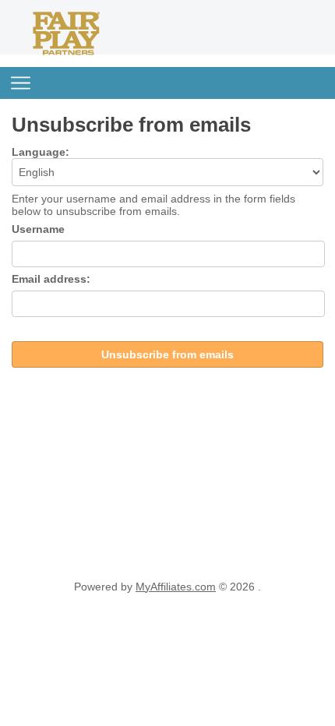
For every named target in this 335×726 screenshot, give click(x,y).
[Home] (66, 51)
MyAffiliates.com (176, 586)
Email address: (51, 279)
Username (38, 229)
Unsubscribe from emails (167, 354)
